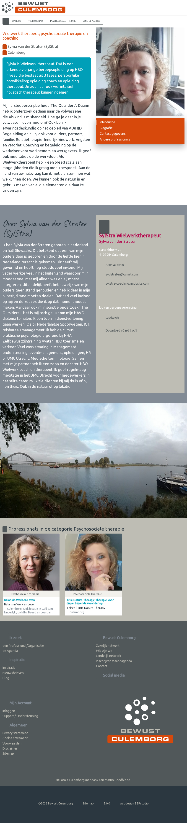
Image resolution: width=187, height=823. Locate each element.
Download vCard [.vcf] (121, 330)
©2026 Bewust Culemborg (55, 803)
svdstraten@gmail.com (121, 274)
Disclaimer (10, 748)
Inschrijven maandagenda (114, 661)
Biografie (106, 128)
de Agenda (10, 651)
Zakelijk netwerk (107, 646)
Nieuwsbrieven (13, 673)
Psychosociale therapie (63, 20)
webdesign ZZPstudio (134, 803)
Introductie (107, 122)
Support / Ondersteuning (20, 716)
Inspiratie (9, 667)
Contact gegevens (113, 133)
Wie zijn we (104, 651)
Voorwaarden (12, 743)
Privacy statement (15, 733)
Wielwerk (112, 318)
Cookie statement (15, 738)
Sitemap (8, 753)
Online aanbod (91, 20)
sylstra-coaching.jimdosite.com (127, 283)
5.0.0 (107, 803)
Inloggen (9, 711)
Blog (6, 678)
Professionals (35, 20)
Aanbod (16, 20)
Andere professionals (115, 139)
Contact (101, 666)
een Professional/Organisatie (23, 646)
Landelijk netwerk (108, 656)
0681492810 (114, 265)
